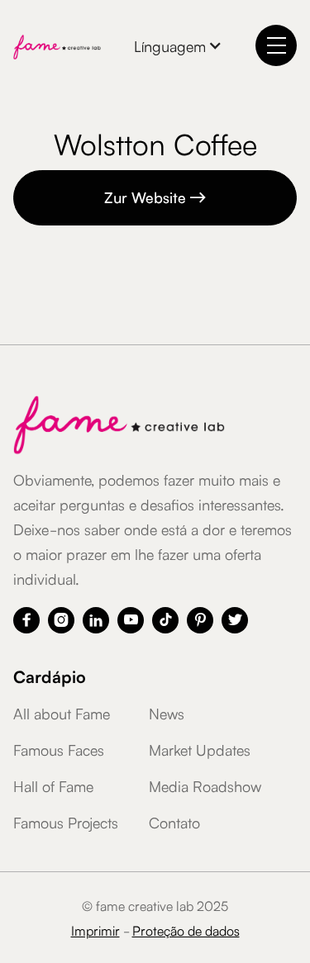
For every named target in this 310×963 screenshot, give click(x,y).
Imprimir (95, 930)
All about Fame (61, 712)
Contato (174, 822)
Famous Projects (65, 822)
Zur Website (155, 196)
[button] (178, 45)
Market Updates (199, 749)
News (166, 712)
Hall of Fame (53, 785)
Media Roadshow (205, 785)
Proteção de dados (186, 930)
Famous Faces (58, 749)
